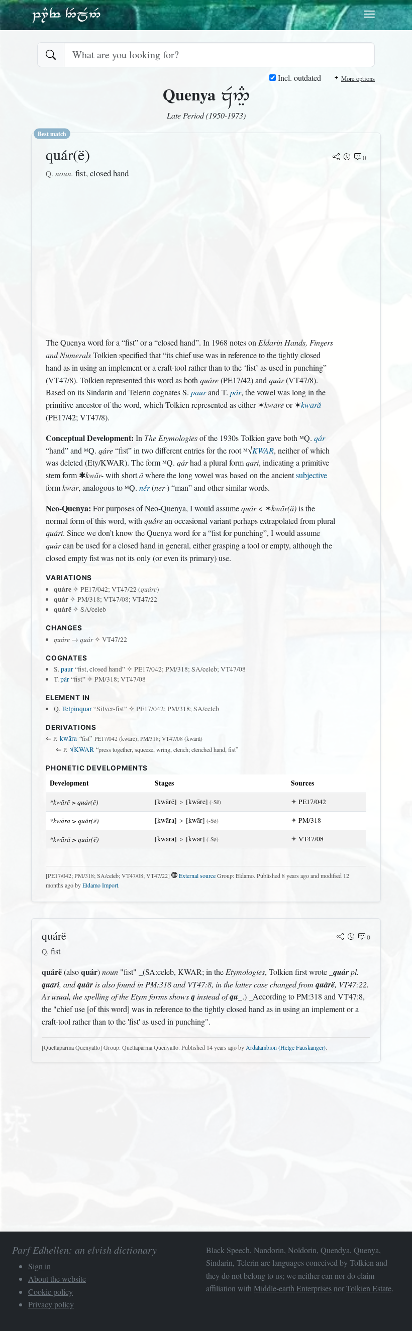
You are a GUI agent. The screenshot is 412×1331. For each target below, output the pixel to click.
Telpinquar (77, 708)
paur (198, 392)
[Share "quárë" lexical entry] (340, 937)
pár (235, 392)
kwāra (68, 738)
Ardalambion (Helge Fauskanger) (286, 1047)
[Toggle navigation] (369, 14)
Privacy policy (51, 1304)
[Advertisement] (190, 258)
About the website (57, 1278)
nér (144, 487)
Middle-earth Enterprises (293, 1288)
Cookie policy (50, 1291)
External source (197, 875)
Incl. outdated (298, 77)
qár (319, 437)
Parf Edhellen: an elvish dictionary (66, 14)
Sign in (39, 1266)
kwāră (311, 404)
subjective (311, 475)
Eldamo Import (100, 885)
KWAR (263, 450)
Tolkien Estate (368, 1288)
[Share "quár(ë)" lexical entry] (336, 157)
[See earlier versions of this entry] (347, 157)
